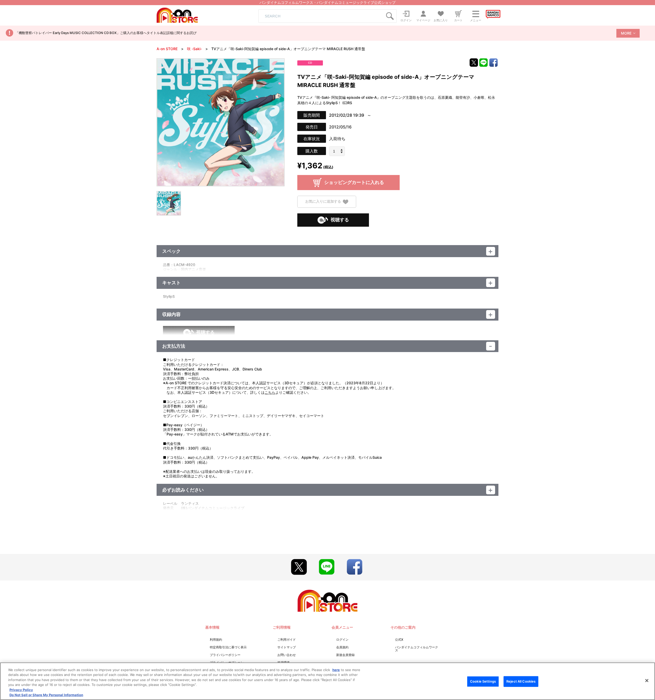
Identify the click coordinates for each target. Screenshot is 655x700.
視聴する (340, 219)
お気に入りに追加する (323, 201)
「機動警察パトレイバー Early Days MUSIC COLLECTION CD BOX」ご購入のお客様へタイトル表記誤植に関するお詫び (105, 33)
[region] (327, 681)
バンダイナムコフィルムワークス (416, 648)
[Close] (646, 680)
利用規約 (216, 639)
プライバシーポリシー (225, 655)
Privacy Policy (21, 690)
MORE (626, 33)
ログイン (342, 639)
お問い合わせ (286, 655)
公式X (399, 639)
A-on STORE (167, 49)
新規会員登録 (345, 655)
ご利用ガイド (286, 639)
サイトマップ (286, 647)
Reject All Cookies (521, 681)
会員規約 (342, 647)
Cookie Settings (483, 681)
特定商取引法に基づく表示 (228, 647)
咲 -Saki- (194, 49)
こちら (270, 392)
